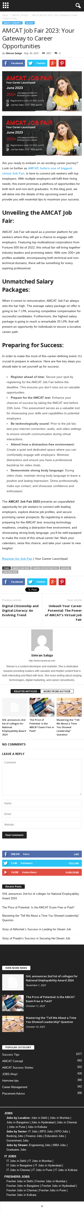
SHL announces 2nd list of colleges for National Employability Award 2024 (40, 896)
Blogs (29, 22)
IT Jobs (33, 1131)
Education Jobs (54, 1136)
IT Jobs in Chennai (18, 1170)
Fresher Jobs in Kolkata (21, 1194)
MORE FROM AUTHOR (57, 691)
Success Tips (10, 1054)
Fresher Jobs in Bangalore (22, 1185)
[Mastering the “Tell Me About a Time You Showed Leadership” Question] (69, 707)
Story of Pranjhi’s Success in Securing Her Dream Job (36, 938)
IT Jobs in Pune (42, 1170)
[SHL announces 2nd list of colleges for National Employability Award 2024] (14, 707)
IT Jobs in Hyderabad (48, 1165)
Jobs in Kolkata (37, 1127)
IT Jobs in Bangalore (19, 1165)
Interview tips (10, 1080)
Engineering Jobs (40, 1145)
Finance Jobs (34, 1136)
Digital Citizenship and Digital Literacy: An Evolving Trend (20, 610)
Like (76, 854)
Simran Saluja (14, 53)
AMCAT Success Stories (17, 1067)
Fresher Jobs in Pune (52, 1190)
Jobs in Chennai (67, 1122)
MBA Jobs (59, 1145)
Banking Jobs (14, 1136)
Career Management (14, 1087)
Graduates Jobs (16, 1149)
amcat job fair (21, 568)
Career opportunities (45, 568)
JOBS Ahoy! (10, 1074)
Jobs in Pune (17, 1127)
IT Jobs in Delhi (16, 1161)
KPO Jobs (61, 1131)
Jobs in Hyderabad (42, 1122)
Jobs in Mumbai (60, 1117)
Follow (74, 863)
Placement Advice (13, 1093)
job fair (65, 568)
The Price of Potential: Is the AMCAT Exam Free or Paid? (38, 907)
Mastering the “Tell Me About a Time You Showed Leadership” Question (68, 727)
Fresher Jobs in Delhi (19, 1181)
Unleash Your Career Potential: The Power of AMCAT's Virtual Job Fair (63, 613)
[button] (77, 6)
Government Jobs (17, 1140)
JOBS (8, 1113)
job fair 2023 (10, 572)
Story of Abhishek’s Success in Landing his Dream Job (36, 929)
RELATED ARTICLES (25, 691)
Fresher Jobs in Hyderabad (58, 1185)
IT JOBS (10, 1156)
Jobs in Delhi (39, 1117)
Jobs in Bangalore (17, 1122)
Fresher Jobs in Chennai (21, 1190)
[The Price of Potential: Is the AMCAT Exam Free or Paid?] (42, 707)
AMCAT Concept (12, 22)
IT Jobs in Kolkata (65, 1170)
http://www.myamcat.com (42, 660)
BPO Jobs (46, 1131)
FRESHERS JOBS (17, 1176)
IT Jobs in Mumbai (40, 1161)
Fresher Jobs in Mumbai (50, 1181)
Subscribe (72, 872)
